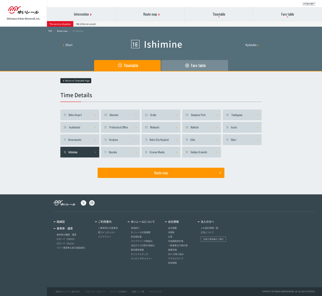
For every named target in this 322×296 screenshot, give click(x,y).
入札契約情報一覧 (209, 227)
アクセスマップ (175, 258)
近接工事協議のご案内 (213, 239)
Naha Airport (73, 115)
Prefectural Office (116, 127)
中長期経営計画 (175, 241)
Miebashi (152, 127)
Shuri (68, 45)
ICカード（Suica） (66, 243)
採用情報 (172, 262)
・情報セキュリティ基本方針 (67, 291)
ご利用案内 (105, 222)
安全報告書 (136, 236)
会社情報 (173, 222)
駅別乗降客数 (137, 249)
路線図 (61, 222)
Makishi (192, 127)
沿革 (170, 236)
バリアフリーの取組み (142, 241)
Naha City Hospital (157, 140)
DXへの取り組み (176, 254)
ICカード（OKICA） (66, 238)
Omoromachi (72, 140)
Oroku (150, 115)
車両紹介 (135, 227)
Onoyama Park (195, 115)
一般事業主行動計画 (178, 245)
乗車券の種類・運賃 (66, 234)
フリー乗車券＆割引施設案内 (71, 247)
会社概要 (172, 227)
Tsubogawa (234, 115)
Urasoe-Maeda (155, 152)
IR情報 (171, 232)
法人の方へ (207, 222)
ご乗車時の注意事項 (108, 227)
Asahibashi (72, 127)
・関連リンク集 (137, 291)
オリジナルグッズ (139, 254)
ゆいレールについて (143, 222)
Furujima (111, 140)
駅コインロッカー (107, 232)
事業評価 (172, 249)
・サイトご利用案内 (118, 291)
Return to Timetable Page (77, 80)
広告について (207, 232)
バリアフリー (104, 236)
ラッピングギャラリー (142, 258)
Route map (161, 172)
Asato (231, 127)
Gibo (190, 140)
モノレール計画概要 (140, 232)
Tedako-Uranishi (196, 152)
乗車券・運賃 (65, 228)
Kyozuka (251, 45)
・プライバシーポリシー (94, 291)
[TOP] (50, 31)
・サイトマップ (155, 291)
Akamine (111, 115)
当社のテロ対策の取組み (143, 245)
